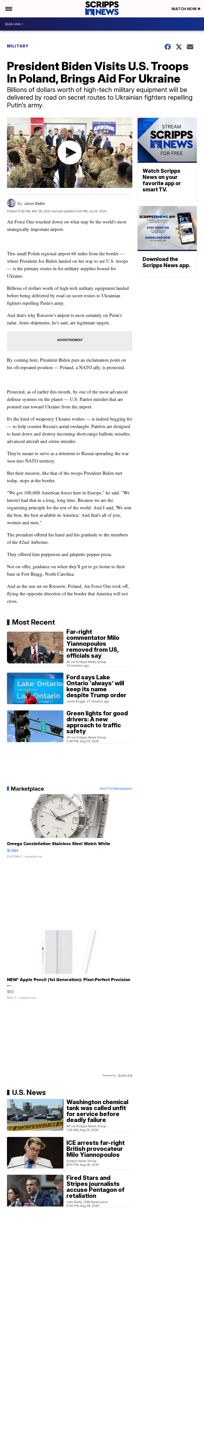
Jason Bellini (34, 203)
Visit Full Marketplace (116, 788)
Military (18, 45)
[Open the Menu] (8, 8)
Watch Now (184, 8)
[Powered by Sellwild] (125, 1075)
